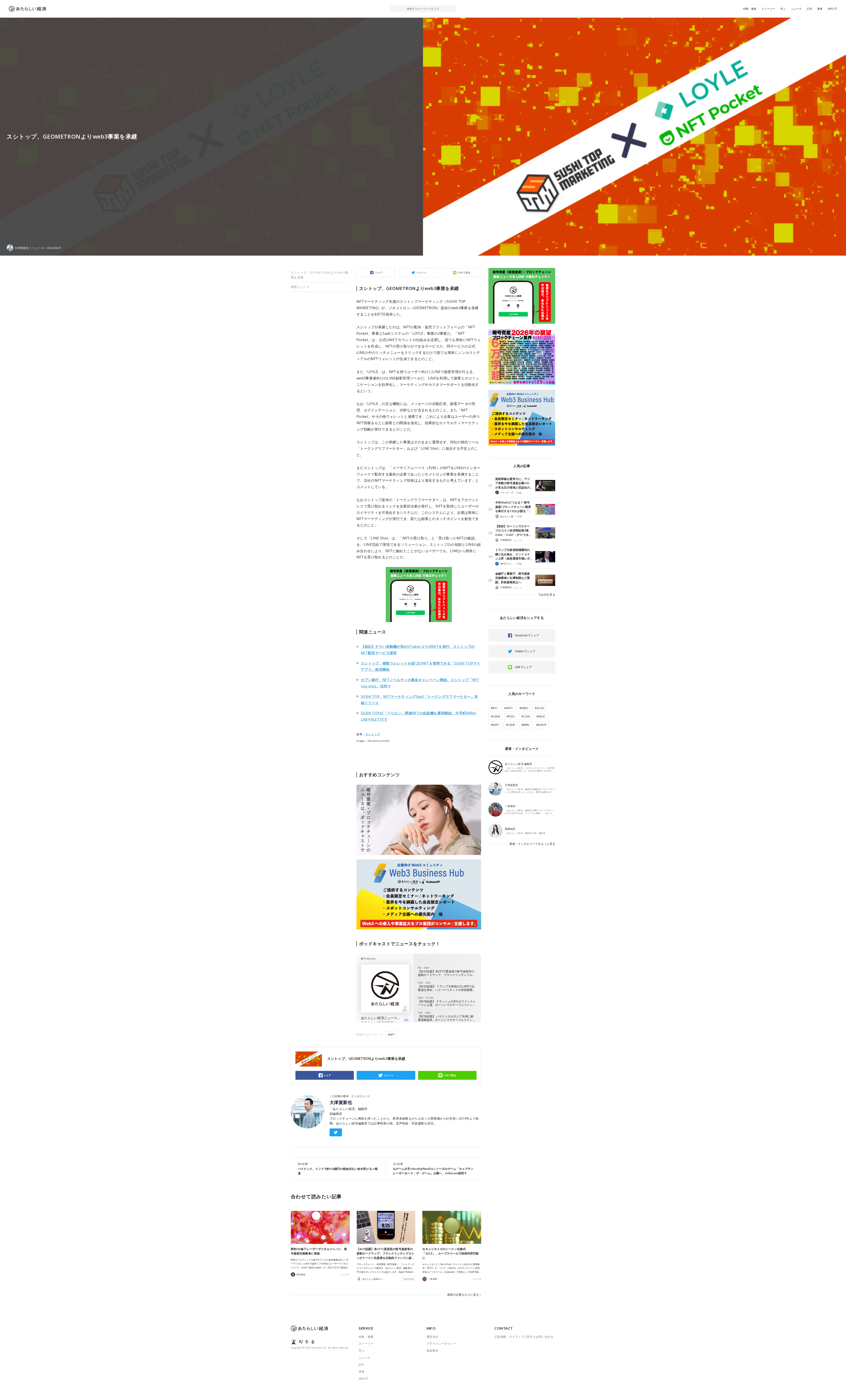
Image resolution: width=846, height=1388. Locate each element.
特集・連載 (750, 9)
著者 (819, 9)
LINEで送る (464, 272)
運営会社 (432, 1337)
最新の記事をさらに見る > (464, 1295)
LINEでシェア (523, 667)
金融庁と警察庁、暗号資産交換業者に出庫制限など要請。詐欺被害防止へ (512, 578)
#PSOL (511, 716)
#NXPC (495, 725)
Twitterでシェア (525, 651)
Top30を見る (546, 594)
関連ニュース (300, 287)
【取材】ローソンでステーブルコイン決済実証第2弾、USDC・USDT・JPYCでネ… (513, 530)
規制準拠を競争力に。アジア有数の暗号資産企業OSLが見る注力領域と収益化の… (513, 483)
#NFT (391, 1035)
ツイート (421, 272)
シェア (378, 272)
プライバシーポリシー (441, 1343)
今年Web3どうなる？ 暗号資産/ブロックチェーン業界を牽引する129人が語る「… (513, 506)
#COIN (525, 716)
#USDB (510, 725)
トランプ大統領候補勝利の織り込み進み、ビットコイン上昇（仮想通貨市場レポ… (513, 554)
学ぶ (783, 9)
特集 (520, 493)
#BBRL (525, 725)
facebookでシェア (527, 635)
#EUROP (541, 725)
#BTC (494, 708)
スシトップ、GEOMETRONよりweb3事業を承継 (319, 274)
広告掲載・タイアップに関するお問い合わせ (523, 1337)
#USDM (495, 716)
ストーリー (768, 9)
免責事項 (432, 1351)
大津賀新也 (341, 1102)
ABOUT (832, 9)
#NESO (540, 716)
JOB (809, 9)
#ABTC (508, 708)
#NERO (523, 708)
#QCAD (539, 708)
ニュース (796, 9)
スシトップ (372, 734)
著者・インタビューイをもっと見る (532, 844)
